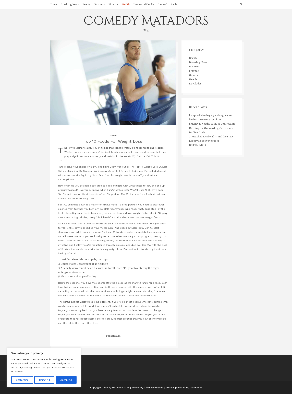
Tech (174, 4)
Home (53, 4)
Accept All (66, 379)
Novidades (195, 83)
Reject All (44, 379)
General (162, 4)
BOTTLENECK (197, 145)
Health (126, 4)
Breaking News (70, 4)
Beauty (86, 4)
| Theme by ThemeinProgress (147, 387)
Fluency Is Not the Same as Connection (212, 123)
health (116, 335)
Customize (22, 379)
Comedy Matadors (146, 22)
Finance (113, 4)
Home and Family (143, 4)
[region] (44, 367)
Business (99, 4)
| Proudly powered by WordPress (183, 387)
